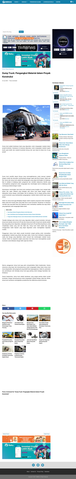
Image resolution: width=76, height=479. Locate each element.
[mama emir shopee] (26, 442)
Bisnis (16, 2)
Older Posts (46, 433)
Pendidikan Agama (35, 2)
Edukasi (24, 2)
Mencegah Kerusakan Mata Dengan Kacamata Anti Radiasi (66, 204)
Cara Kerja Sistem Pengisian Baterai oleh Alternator (20, 212)
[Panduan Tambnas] (26, 43)
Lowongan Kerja (48, 2)
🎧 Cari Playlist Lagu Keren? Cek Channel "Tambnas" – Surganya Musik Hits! (67, 105)
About (28, 471)
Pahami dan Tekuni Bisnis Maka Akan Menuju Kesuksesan (66, 144)
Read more (67, 91)
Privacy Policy (40, 471)
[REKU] (26, 67)
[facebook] (8, 308)
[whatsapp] (44, 308)
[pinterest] (32, 308)
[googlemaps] (38, 465)
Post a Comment (13, 80)
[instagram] (33, 465)
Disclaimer (47, 471)
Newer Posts (6, 433)
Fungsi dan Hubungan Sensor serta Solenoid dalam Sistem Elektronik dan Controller (27, 216)
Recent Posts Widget (55, 130)
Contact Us (33, 471)
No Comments (55, 92)
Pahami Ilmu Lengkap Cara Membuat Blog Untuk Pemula (66, 164)
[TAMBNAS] (7, 2)
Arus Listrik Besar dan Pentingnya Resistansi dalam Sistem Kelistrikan (24, 214)
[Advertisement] (38, 16)
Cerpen (58, 2)
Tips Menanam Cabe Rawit (66, 134)
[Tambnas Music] (26, 50)
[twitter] (20, 308)
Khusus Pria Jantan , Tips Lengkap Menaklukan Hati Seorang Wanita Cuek (66, 194)
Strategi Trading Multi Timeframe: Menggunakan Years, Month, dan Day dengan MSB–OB (66, 96)
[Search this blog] (73, 2)
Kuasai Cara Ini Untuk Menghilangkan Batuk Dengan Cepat (65, 174)
